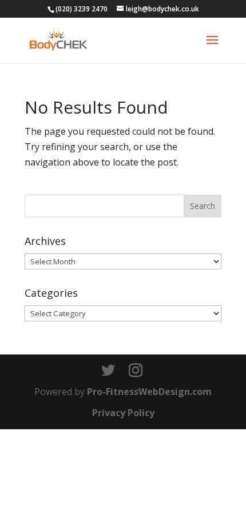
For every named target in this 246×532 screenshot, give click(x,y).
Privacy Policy (123, 412)
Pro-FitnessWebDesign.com (149, 391)
